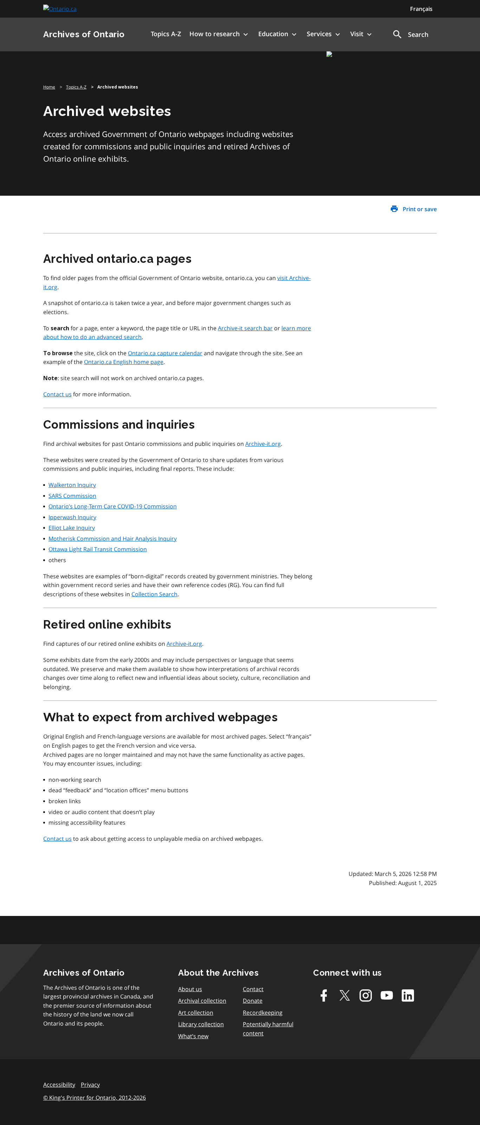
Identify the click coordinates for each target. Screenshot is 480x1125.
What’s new (193, 1036)
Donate (252, 1000)
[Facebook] (323, 995)
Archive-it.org (263, 444)
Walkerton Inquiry (72, 485)
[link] (60, 9)
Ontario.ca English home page (123, 362)
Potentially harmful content (268, 1028)
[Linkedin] (408, 995)
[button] (410, 34)
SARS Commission (72, 496)
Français (421, 9)
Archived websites (117, 87)
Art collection (195, 1012)
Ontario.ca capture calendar (165, 353)
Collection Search (154, 594)
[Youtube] (386, 995)
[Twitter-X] (344, 995)
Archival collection (202, 1000)
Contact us (57, 394)
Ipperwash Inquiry (72, 517)
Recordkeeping (263, 1012)
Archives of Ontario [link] (84, 34)
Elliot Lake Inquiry (71, 528)
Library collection (201, 1024)
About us (190, 989)
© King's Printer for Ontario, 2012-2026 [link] (94, 1097)
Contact (253, 989)
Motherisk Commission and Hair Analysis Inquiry (112, 538)
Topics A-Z (76, 87)
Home (49, 87)
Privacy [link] (90, 1084)
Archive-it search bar (245, 328)
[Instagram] (365, 995)
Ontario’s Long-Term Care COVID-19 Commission (112, 506)
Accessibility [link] (59, 1084)
